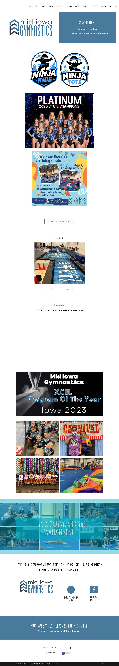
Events (84, 6)
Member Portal (107, 6)
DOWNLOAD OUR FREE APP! (59, 221)
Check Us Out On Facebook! (94, 595)
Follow (68, 649)
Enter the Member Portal (71, 595)
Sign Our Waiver (60, 302)
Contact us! (66, 644)
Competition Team (73, 6)
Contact (94, 6)
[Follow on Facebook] (63, 649)
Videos (59, 6)
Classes (52, 6)
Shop (35, 6)
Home (29, 6)
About (43, 6)
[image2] (59, 280)
